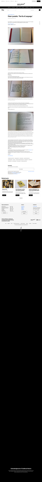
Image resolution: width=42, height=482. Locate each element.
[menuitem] (9, 7)
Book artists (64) (26, 159)
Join (39, 1)
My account (34, 1)
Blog (3, 10)
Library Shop (8, 1)
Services (17, 7)
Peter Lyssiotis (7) (19, 161)
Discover (23, 7)
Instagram (22, 207)
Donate (16, 1)
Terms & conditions (35, 223)
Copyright (9, 223)
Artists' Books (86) (21, 158)
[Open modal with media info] (32, 44)
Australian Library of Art (11, 14)
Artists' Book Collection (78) (26, 158)
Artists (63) (14, 159)
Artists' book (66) (10, 161)
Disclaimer (30, 223)
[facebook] (39, 22)
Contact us (36, 213)
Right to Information (23, 223)
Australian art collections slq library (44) (20, 159)
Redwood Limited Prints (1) (24, 161)
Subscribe (12, 1)
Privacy (11, 223)
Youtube (22, 208)
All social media (24, 211)
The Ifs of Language (10, 23)
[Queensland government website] (38, 220)
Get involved (26, 7)
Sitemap (27, 223)
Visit (20, 7)
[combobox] (11, 10)
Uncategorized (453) (17, 158)
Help (5, 223)
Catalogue (3, 1)
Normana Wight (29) (14, 161)
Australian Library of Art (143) (11, 158)
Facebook (22, 206)
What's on (9, 7)
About (30, 7)
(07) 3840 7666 (35, 206)
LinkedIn (22, 209)
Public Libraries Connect (16, 223)
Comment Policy (14, 172)
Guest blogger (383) (10, 159)
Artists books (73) (30, 159)
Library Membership (10, 155)
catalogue (30, 149)
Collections (13, 7)
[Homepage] (33, 219)
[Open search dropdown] (33, 7)
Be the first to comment (31, 171)
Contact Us (18, 173)
